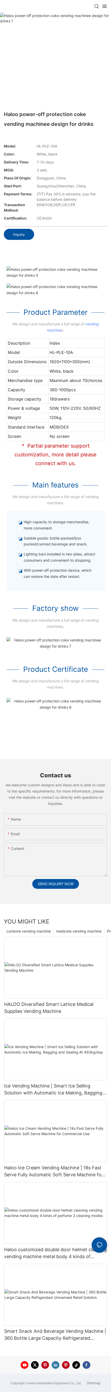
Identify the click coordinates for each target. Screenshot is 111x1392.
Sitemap (93, 1383)
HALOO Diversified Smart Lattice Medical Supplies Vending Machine (48, 1008)
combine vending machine (28, 931)
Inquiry (19, 234)
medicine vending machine (78, 931)
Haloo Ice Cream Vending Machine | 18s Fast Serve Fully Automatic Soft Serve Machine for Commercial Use (53, 1171)
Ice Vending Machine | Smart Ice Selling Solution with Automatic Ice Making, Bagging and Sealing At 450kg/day (53, 1089)
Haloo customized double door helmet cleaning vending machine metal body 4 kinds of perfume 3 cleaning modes (55, 1253)
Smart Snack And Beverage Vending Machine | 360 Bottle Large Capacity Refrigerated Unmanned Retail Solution (55, 1335)
